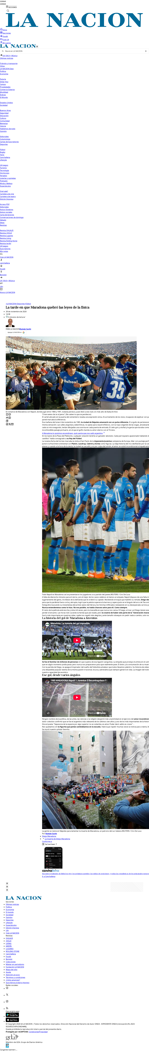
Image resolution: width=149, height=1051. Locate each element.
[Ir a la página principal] (74, 26)
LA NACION (11, 304)
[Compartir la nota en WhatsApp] (9, 417)
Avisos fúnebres (6, 209)
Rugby (2, 152)
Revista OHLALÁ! (6, 230)
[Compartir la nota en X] (9, 424)
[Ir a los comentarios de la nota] (9, 414)
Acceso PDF (4, 204)
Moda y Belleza (6, 183)
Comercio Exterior (7, 89)
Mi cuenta (7, 43)
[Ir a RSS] (7, 1009)
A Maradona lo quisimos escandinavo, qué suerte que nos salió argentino (72, 433)
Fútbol (2, 149)
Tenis (2, 155)
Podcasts (4, 181)
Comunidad (5, 121)
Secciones (7, 33)
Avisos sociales (6, 212)
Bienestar (4, 123)
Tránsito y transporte (8, 63)
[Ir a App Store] (12, 1021)
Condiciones (34, 1032)
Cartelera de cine (7, 194)
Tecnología (4, 170)
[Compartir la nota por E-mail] (12, 424)
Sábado (3, 220)
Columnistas (5, 139)
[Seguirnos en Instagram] (7, 1002)
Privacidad (43, 1032)
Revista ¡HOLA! (6, 233)
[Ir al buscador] (8, 10)
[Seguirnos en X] (7, 995)
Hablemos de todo (7, 129)
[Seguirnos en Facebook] (7, 988)
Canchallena (5, 157)
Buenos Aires (5, 110)
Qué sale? (4, 191)
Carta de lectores (7, 215)
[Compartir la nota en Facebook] (7, 424)
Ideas (2, 222)
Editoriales (4, 136)
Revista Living (5, 238)
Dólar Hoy (4, 82)
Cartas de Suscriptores (9, 142)
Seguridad (4, 113)
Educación (4, 115)
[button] (74, 169)
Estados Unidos (6, 102)
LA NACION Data (7, 69)
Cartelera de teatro (8, 196)
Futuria (3, 79)
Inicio (5, 30)
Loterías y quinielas (8, 178)
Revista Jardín (5, 243)
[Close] (7, 883)
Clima (2, 66)
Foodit (5, 36)
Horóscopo (4, 173)
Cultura (3, 118)
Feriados (3, 175)
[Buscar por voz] (146, 51)
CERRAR (3, 1)
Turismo (3, 168)
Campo (3, 84)
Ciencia (3, 126)
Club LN (6, 39)
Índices (3, 95)
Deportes (20, 304)
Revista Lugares (6, 235)
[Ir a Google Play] (12, 1016)
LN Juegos (4, 165)
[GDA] (12, 1039)
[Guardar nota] (7, 414)
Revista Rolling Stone (8, 241)
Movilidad (4, 92)
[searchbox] (73, 51)
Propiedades (5, 87)
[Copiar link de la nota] (7, 421)
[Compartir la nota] (7, 417)
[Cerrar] (37, 46)
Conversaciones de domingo (12, 217)
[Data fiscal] (7, 1047)
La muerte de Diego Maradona (57, 839)
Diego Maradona (49, 836)
